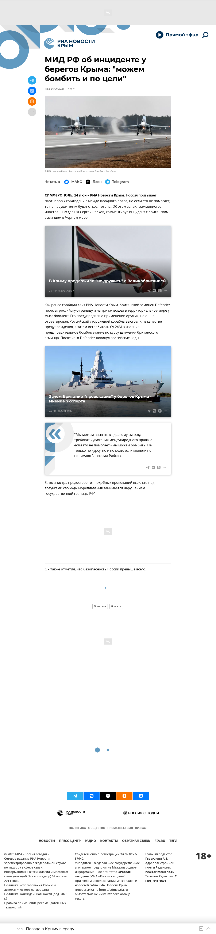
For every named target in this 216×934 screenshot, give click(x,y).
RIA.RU (159, 841)
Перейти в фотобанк (105, 171)
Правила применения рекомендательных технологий (35, 905)
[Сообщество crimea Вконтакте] (92, 796)
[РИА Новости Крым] (69, 43)
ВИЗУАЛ (141, 828)
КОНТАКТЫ (109, 841)
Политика (100, 606)
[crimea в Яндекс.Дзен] (108, 796)
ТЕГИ (173, 841)
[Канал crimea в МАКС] (141, 796)
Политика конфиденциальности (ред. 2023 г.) (35, 896)
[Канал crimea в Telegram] (75, 796)
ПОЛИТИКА (77, 828)
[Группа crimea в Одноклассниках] (124, 796)
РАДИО (90, 841)
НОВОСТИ (47, 841)
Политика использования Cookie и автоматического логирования (30, 887)
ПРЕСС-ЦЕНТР (70, 841)
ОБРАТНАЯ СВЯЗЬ (136, 841)
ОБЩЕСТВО (96, 828)
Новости (116, 606)
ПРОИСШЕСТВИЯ (120, 828)
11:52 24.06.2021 (54, 88)
